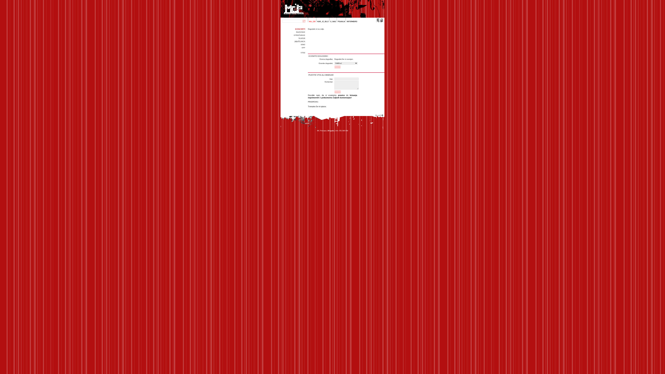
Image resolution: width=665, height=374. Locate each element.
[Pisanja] (340, 20)
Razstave (300, 32)
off (303, 48)
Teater (301, 38)
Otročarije (299, 35)
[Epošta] (378, 20)
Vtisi (303, 53)
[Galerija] (322, 20)
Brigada (331, 131)
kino (303, 45)
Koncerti (300, 29)
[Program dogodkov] (312, 20)
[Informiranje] (351, 20)
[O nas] (332, 20)
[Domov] (381, 20)
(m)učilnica (300, 41)
